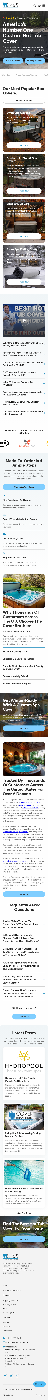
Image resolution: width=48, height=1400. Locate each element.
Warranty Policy (9, 1302)
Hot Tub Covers (13, 60)
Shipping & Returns (11, 1298)
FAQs (5, 1306)
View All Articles (24, 1210)
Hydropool (7, 829)
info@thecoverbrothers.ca (16, 1339)
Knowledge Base (10, 1310)
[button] (34, 5)
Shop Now (24, 145)
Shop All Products (24, 100)
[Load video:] (24, 320)
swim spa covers (25, 802)
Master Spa (23, 829)
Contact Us (24, 1014)
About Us (24, 891)
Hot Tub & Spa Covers (12, 1288)
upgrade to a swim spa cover (14, 858)
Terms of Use (40, 1392)
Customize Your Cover (24, 487)
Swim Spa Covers (35, 60)
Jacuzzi (15, 829)
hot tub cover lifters (30, 805)
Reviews (6, 1324)
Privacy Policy (8, 1392)
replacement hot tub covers (29, 799)
